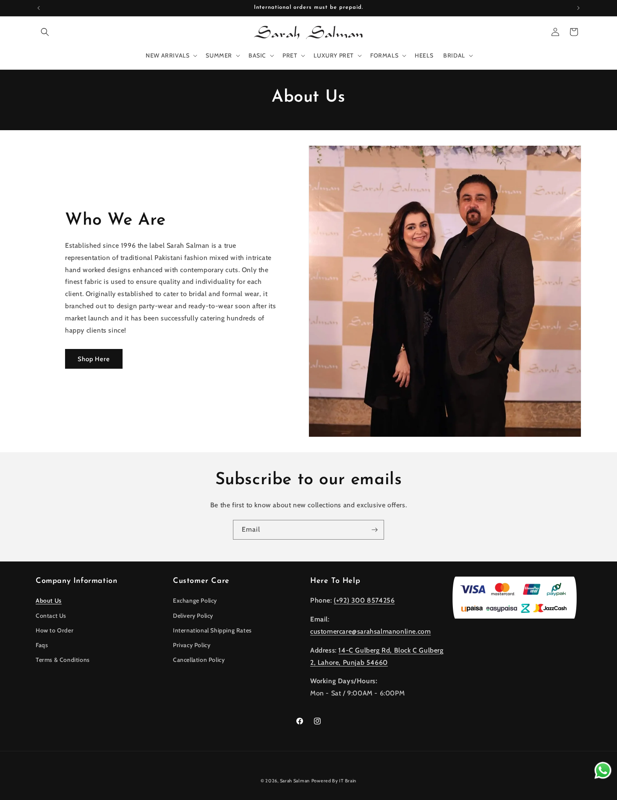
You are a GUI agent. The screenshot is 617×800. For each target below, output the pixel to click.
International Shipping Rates (212, 630)
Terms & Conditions (63, 660)
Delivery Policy (193, 615)
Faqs (42, 645)
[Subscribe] (374, 530)
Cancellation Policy (199, 660)
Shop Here (94, 359)
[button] (45, 32)
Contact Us (51, 615)
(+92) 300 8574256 (364, 600)
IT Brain (347, 781)
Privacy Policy (191, 645)
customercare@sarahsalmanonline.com (370, 631)
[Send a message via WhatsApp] (603, 770)
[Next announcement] (578, 8)
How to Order (54, 630)
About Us (49, 600)
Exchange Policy (195, 600)
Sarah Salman (295, 781)
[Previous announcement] (38, 8)
